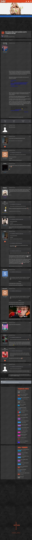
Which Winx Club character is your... (23, 427)
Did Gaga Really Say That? (22, 390)
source (23, 104)
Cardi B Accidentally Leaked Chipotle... (24, 472)
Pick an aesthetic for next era (22, 434)
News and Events (24, 425)
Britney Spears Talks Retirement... (23, 393)
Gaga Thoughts (23, 392)
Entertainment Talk (24, 428)
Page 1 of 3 (10, 39)
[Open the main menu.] (31, 1)
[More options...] (30, 43)
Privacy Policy (14, 532)
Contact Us (18, 532)
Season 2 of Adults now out (22, 437)
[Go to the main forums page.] (28, 1)
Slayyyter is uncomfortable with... (23, 414)
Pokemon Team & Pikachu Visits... (23, 417)
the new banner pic (21, 400)
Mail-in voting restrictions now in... (23, 410)
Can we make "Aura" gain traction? (23, 420)
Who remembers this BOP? (22, 407)
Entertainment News (12, 36)
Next (6, 39)
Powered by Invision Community (16, 533)
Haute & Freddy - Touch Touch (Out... (23, 397)
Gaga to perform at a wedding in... (23, 440)
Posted (12, 43)
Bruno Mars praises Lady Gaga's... (23, 424)
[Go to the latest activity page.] (26, 1)
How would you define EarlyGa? (23, 430)
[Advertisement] (16, 23)
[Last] (7, 39)
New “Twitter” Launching (22, 404)
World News (22, 405)
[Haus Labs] (16, 8)
